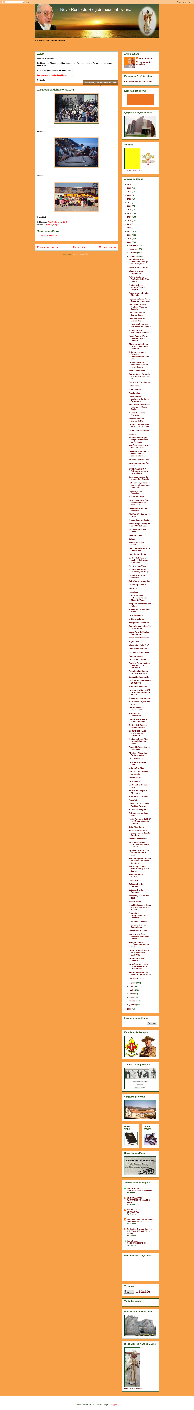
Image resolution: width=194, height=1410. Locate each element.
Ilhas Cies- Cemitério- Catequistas (138, 926)
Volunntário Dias (136, 768)
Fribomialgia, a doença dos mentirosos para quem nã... (139, 485)
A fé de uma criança (138, 497)
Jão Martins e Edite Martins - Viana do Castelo (138, 307)
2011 (129, 235)
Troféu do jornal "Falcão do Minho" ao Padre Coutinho (140, 860)
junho (132, 990)
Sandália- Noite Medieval (136, 875)
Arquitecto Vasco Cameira (136, 959)
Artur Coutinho (145, 58)
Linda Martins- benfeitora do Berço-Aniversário (139, 399)
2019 (129, 210)
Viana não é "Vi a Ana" (139, 645)
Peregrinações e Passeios (136, 492)
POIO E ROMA (135, 901)
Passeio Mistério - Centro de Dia (137, 420)
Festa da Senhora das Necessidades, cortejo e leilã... (139, 453)
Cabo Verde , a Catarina (139, 581)
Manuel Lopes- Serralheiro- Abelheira (139, 331)
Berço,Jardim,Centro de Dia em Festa (139, 549)
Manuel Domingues (137, 809)
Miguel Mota (134, 641)
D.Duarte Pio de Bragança (136, 885)
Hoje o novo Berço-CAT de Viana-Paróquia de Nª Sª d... (139, 692)
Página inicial (79, 247)
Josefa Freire (135, 778)
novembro (134, 249)
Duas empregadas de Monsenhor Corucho (139, 478)
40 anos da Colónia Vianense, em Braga (139, 570)
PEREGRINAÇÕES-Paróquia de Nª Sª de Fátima (139, 936)
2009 (129, 242)
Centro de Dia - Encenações (135, 708)
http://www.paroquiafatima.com (138, 81)
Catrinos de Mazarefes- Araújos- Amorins (139, 805)
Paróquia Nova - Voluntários (136, 714)
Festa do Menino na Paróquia (138, 509)
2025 (129, 188)
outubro (133, 253)
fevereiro (133, 1001)
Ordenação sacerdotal (139, 430)
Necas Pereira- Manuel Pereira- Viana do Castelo (139, 338)
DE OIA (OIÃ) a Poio (137, 659)
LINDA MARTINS (136, 978)
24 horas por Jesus (137, 585)
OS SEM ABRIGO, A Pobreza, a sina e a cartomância (138, 471)
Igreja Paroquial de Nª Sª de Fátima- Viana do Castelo (140, 821)
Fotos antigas (135, 386)
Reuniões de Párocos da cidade (138, 773)
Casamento (134, 880)
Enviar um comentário (49, 236)
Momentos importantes (139, 698)
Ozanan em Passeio (138, 921)
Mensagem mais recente (48, 247)
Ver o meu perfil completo (143, 63)
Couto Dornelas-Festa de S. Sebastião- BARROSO (139, 952)
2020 (129, 206)
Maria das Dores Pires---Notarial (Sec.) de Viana (139, 741)
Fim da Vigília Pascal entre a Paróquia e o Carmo (139, 868)
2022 (129, 199)
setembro (133, 256)
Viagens (56, 225)
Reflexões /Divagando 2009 (139, 1229)
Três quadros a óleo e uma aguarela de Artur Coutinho (140, 833)
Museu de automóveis (139, 520)
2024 (129, 192)
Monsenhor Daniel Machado (137, 414)
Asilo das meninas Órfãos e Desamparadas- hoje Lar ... (139, 355)
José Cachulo (135, 389)
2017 (129, 217)
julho (132, 986)
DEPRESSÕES (133, 1212)
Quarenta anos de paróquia (137, 576)
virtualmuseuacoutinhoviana (140, 1219)
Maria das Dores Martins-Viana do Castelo (137, 287)
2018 (129, 213)
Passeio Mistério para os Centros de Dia (138, 672)
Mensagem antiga (107, 247)
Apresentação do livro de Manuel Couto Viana (139, 852)
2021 (129, 202)
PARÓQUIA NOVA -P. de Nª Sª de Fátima (139, 446)
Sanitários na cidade (138, 686)
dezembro (134, 245)
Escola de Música (137, 370)
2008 (129, 1009)
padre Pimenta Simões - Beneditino (139, 633)
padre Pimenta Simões (139, 638)
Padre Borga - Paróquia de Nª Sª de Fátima (139, 524)
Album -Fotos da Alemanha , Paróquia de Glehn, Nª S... (139, 261)
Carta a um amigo (134, 1222)
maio (131, 994)
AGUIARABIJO (133, 1210)
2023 (129, 195)
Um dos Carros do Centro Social (137, 314)
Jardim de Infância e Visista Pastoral (138, 726)
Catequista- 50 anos (138, 931)
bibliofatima (132, 1241)
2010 (129, 239)
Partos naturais (136, 656)
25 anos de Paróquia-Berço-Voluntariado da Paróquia (138, 439)
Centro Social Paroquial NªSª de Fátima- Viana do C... (139, 376)
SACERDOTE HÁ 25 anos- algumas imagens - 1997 (137, 733)
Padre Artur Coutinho (138, 267)
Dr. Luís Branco (136, 759)
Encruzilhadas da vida (139, 677)
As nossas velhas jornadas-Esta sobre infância (139, 844)
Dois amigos (134, 781)
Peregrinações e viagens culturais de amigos (139, 944)
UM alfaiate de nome (138, 649)
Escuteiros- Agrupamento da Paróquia (137, 915)
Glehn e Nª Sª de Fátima (139, 382)
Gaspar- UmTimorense (139, 652)
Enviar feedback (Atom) (81, 254)
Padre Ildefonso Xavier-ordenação (139, 748)
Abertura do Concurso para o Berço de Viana (140, 973)
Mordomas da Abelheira (139, 796)
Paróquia (49, 225)
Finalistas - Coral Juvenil (136, 543)
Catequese (134, 539)
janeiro (132, 1004)
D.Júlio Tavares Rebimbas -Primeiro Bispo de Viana (138, 597)
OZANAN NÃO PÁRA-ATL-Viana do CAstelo (140, 325)
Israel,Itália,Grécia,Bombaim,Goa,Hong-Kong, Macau (140, 907)
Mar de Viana (133, 1188)
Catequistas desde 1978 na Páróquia (140, 627)
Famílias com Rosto (138, 839)
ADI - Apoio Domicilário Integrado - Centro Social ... (139, 407)
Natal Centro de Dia (137, 554)
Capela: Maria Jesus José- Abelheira (138, 720)
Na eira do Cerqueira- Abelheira (138, 792)
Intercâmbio (134, 592)
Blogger (114, 1405)
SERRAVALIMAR (134, 1198)
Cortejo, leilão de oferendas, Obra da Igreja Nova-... (138, 364)
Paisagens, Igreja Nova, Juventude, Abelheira (139, 300)
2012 (129, 231)
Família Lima (134, 393)
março (132, 997)
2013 (129, 228)
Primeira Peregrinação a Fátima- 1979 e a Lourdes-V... (139, 665)
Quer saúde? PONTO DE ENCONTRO (140, 682)
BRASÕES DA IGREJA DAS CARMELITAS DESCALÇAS (138, 966)
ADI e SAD (133, 588)
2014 (129, 224)
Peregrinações (135, 535)
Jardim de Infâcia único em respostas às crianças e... (139, 502)
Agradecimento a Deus (139, 459)
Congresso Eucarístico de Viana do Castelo (139, 425)
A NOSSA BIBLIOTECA (136, 1243)
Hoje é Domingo (136, 615)
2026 (129, 184)
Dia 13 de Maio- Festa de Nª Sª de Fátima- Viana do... (138, 346)
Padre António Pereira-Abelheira (139, 294)
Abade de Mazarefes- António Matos (138, 754)
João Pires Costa (136, 827)
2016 (129, 220)
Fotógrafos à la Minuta (139, 622)
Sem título (133, 800)
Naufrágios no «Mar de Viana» (139, 1190)
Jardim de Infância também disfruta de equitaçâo (138, 560)
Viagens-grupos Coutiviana (136, 272)
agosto (132, 983)
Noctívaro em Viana (137, 566)
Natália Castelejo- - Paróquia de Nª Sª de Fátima (139, 279)
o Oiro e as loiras (136, 619)
